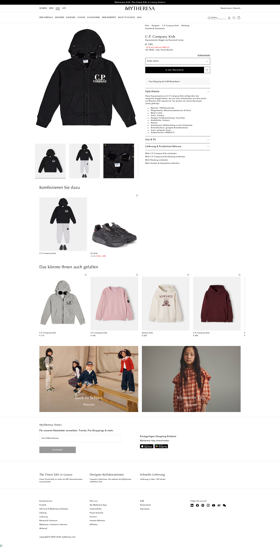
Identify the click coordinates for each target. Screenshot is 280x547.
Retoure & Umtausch (48, 521)
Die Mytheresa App (98, 505)
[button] (209, 17)
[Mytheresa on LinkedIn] (192, 505)
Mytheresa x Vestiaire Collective (53, 525)
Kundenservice (45, 501)
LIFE (64, 8)
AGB (142, 501)
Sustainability (96, 509)
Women (43, 8)
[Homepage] (140, 8)
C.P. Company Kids (170, 26)
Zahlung (43, 513)
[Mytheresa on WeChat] (224, 505)
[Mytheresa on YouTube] (213, 505)
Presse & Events (96, 513)
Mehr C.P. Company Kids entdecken (161, 153)
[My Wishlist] (234, 17)
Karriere (93, 517)
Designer (156, 26)
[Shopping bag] (239, 17)
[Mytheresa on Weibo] (219, 505)
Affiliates (94, 525)
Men (51, 8)
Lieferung (43, 517)
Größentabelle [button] (204, 55)
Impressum (145, 509)
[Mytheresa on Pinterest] (203, 505)
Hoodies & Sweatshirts (155, 29)
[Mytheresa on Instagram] (208, 505)
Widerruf (43, 528)
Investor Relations (97, 521)
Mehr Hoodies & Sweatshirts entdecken (162, 163)
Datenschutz (145, 505)
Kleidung (185, 26)
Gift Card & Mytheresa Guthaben (53, 509)
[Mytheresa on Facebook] (197, 505)
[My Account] (229, 17)
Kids (58, 8)
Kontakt (42, 505)
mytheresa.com (69, 537)
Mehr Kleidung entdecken (156, 160)
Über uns (94, 501)
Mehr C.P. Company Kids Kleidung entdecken (165, 157)
